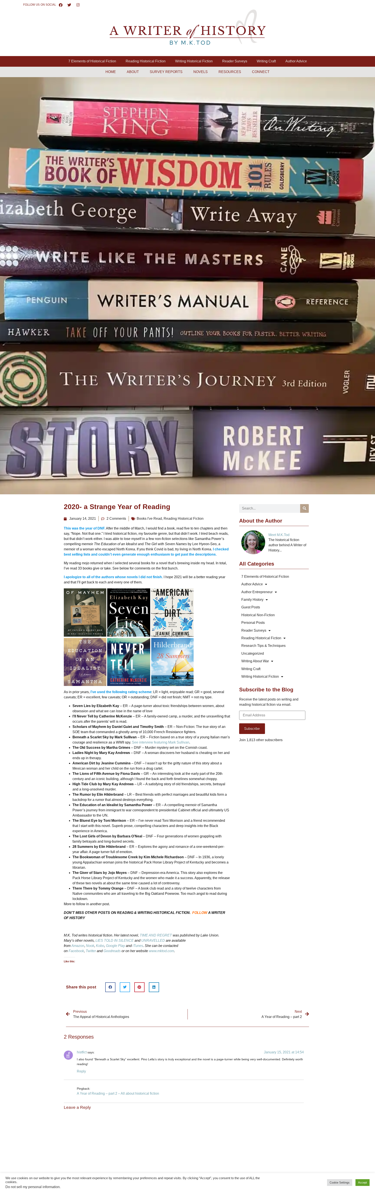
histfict (82, 1052)
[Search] (304, 508)
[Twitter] (69, 4)
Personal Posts (253, 622)
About (133, 72)
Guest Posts (250, 607)
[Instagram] (78, 4)
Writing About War (255, 661)
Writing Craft (266, 61)
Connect (261, 72)
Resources (230, 72)
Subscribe (252, 728)
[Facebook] (60, 4)
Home (110, 72)
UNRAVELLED (153, 940)
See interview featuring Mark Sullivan (160, 742)
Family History (252, 599)
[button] (110, 987)
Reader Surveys (234, 61)
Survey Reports (166, 72)
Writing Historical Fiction (194, 61)
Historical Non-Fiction (258, 615)
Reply (81, 1071)
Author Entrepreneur (257, 592)
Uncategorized (252, 653)
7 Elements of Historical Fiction (92, 61)
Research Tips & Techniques (263, 645)
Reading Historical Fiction (146, 61)
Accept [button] (362, 1182)
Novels (200, 72)
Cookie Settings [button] (340, 1182)
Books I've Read (149, 518)
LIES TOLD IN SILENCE (114, 940)
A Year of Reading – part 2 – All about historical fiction (118, 1093)
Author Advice (296, 61)
